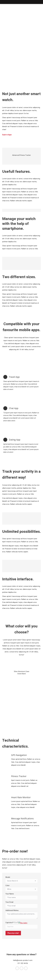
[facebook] (22, 968)
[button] (2, 153)
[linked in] (26, 968)
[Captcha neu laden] (22, 923)
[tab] (18, 161)
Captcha (9, 923)
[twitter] (17, 968)
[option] (21, 153)
